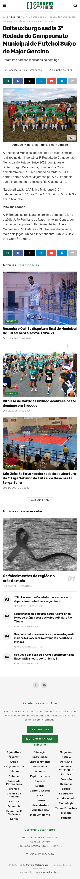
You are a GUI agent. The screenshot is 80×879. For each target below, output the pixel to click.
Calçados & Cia (14, 766)
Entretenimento (40, 761)
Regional (66, 783)
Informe (40, 800)
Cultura (14, 801)
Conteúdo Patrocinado (14, 782)
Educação (40, 752)
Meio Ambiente (40, 814)
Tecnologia (66, 803)
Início (6, 17)
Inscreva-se (40, 729)
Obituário (66, 761)
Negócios (66, 752)
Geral (40, 795)
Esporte (15, 17)
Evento (40, 785)
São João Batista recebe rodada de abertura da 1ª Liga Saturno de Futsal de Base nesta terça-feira (39, 478)
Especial (40, 771)
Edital (14, 818)
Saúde (66, 788)
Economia (13, 806)
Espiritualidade (40, 776)
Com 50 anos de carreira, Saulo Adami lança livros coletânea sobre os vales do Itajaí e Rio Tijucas (43, 617)
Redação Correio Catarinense (25, 70)
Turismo (66, 817)
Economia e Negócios (14, 812)
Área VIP (14, 756)
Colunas (14, 776)
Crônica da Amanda (14, 795)
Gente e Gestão (40, 790)
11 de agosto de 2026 (18, 410)
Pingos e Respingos (66, 768)
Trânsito (66, 812)
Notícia (66, 756)
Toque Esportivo (66, 808)
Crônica (14, 788)
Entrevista (40, 766)
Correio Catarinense (37, 865)
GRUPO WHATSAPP (41, 738)
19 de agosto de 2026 (18, 338)
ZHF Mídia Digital (50, 872)
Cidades (14, 771)
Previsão (66, 779)
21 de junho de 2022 (61, 70)
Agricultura (14, 752)
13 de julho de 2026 (17, 488)
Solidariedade (66, 798)
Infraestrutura (40, 805)
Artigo (14, 761)
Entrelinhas (40, 756)
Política (66, 774)
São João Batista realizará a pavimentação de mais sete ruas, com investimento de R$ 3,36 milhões (44, 638)
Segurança (66, 793)
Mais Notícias (40, 809)
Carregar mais (40, 500)
